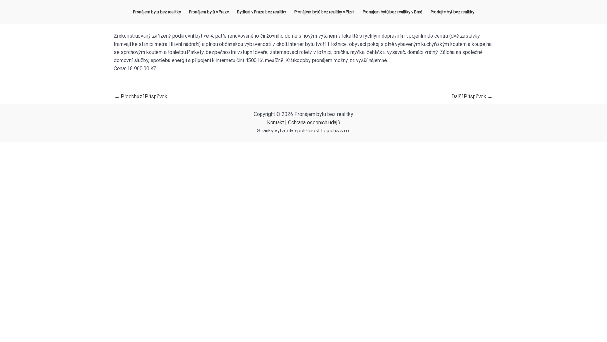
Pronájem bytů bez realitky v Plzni (324, 12)
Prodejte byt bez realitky (452, 12)
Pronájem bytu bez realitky (157, 12)
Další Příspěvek (472, 96)
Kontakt (275, 122)
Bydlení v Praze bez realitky (261, 12)
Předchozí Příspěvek (140, 96)
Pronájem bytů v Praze (209, 12)
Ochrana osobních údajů (314, 122)
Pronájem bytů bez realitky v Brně (392, 12)
